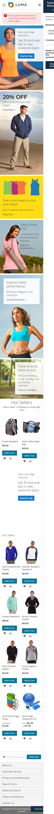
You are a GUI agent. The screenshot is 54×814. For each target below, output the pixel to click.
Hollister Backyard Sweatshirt (30, 568)
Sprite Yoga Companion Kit (29, 717)
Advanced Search (11, 790)
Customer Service (11, 771)
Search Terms (9, 784)
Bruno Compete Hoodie (29, 618)
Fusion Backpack (10, 441)
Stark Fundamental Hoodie (11, 568)
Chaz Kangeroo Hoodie (29, 667)
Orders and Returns (13, 796)
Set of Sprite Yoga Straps (10, 717)
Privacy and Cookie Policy (16, 777)
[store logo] (17, 5)
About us (7, 765)
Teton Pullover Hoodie (9, 667)
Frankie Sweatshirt (11, 616)
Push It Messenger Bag (31, 442)
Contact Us (8, 803)
